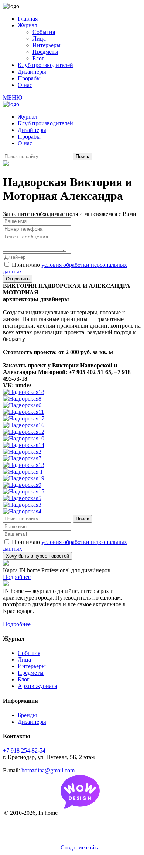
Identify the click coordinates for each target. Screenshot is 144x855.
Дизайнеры (32, 72)
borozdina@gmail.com (48, 770)
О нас (25, 85)
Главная (28, 18)
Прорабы (29, 78)
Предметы (45, 52)
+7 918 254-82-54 (24, 750)
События (43, 32)
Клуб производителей (45, 65)
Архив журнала (37, 686)
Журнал (27, 25)
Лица (39, 38)
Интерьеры (46, 45)
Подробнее (17, 577)
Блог (38, 58)
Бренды (27, 715)
